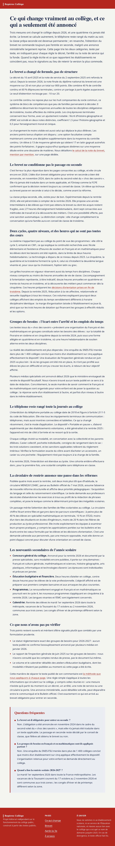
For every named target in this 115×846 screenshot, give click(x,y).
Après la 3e (51, 830)
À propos (50, 836)
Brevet (48, 825)
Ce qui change (53, 820)
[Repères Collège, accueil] (13, 4)
